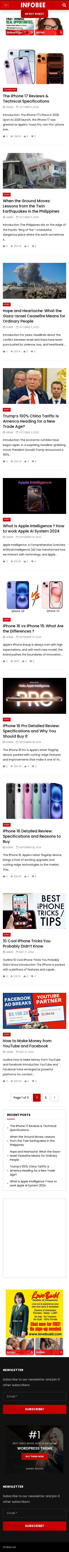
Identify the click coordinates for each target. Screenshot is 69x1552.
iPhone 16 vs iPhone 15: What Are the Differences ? (33, 628)
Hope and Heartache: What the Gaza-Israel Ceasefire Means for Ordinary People (34, 316)
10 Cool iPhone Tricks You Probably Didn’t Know (27, 943)
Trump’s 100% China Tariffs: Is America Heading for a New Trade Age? (31, 421)
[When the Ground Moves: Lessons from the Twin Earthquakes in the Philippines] (34, 171)
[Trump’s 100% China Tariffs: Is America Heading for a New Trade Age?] (34, 386)
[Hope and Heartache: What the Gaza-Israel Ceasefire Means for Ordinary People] (34, 281)
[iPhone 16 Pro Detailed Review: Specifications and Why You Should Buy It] (34, 696)
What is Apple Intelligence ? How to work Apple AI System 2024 (33, 528)
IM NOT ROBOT (34, 13)
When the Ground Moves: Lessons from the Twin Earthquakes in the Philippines (31, 206)
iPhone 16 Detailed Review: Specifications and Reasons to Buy (32, 836)
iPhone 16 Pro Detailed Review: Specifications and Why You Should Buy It (31, 731)
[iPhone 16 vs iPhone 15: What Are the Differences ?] (34, 596)
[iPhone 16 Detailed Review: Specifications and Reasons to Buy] (34, 801)
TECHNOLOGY (10, 89)
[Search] (64, 5)
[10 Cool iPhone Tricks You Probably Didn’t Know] (34, 911)
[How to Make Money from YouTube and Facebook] (34, 1011)
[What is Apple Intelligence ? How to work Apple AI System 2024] (34, 496)
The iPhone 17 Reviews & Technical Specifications (26, 98)
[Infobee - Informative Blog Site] (34, 5)
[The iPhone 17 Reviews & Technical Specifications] (34, 66)
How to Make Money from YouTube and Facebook (27, 1043)
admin (9, 107)
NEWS (7, 194)
